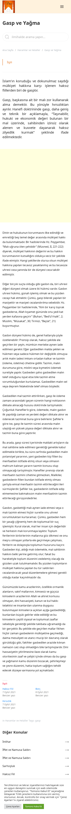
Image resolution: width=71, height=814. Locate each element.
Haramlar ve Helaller (29, 50)
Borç (38, 688)
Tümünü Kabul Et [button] (33, 806)
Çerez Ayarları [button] (12, 806)
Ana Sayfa (7, 50)
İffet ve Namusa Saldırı (16, 750)
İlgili (9, 62)
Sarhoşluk (8, 766)
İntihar (6, 741)
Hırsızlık (6, 701)
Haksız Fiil (7, 688)
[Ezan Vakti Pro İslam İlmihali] (8, 6)
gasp (38, 720)
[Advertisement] (35, 185)
